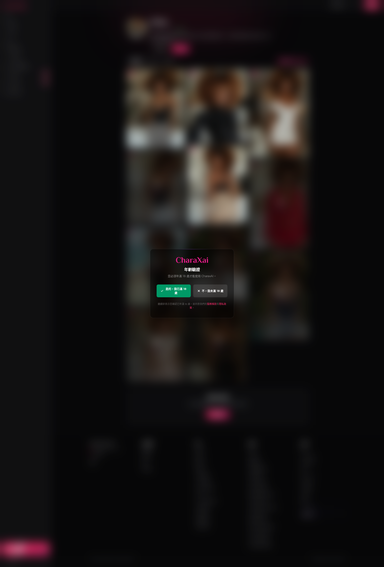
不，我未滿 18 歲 (212, 291)
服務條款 (212, 303)
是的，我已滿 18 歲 (176, 291)
